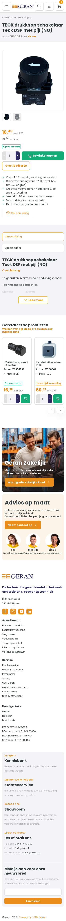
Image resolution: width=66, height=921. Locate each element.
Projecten (7, 715)
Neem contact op (20, 525)
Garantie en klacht (12, 669)
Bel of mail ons (18, 838)
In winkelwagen (45, 155)
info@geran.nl (21, 848)
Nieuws (6, 711)
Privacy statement (12, 695)
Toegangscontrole (12, 643)
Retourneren (9, 674)
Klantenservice (10, 665)
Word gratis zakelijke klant (26, 482)
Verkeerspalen (10, 638)
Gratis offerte (16, 166)
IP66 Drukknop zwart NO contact (16, 363)
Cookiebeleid (9, 691)
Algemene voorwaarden (15, 687)
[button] (60, 410)
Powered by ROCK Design (32, 917)
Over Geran (8, 682)
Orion (32, 36)
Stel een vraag (19, 213)
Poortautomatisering (13, 629)
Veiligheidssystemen (13, 651)
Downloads (8, 720)
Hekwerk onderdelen (13, 625)
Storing (6, 678)
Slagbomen (9, 634)
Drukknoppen (24, 17)
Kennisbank (15, 760)
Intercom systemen (13, 647)
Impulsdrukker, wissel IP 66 (48, 363)
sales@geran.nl (31, 852)
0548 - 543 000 (23, 843)
